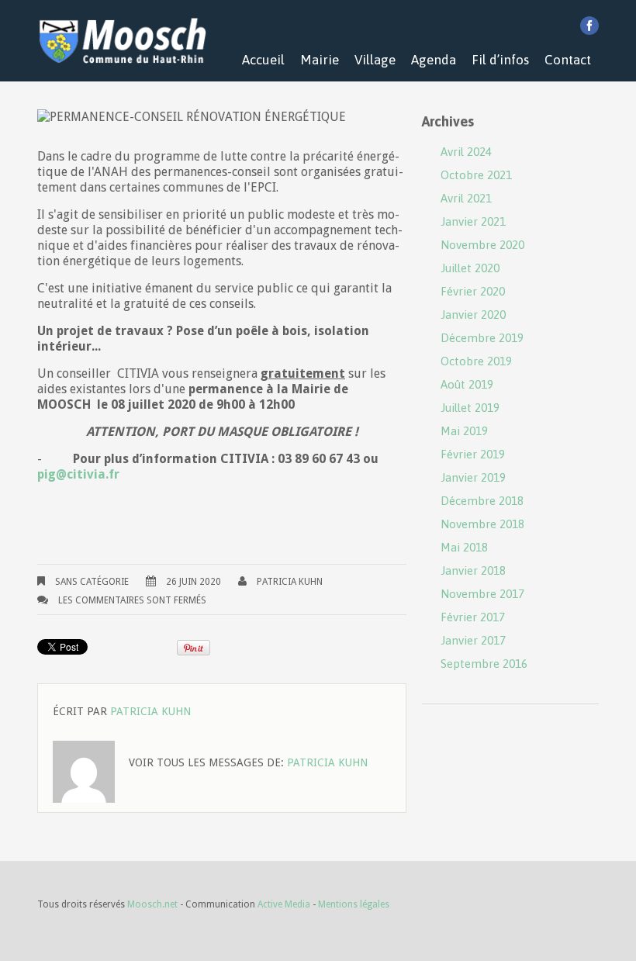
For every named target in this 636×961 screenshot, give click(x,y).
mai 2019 (464, 430)
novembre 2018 (482, 524)
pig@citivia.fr (78, 474)
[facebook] (589, 25)
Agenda (433, 59)
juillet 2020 (470, 268)
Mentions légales (353, 904)
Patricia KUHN (290, 581)
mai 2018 (464, 547)
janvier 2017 (473, 640)
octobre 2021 (476, 174)
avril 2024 (466, 151)
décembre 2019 (482, 337)
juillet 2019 (470, 407)
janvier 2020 (473, 314)
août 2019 (467, 384)
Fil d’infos (500, 59)
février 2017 (473, 617)
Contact (567, 59)
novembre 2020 (482, 244)
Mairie (319, 59)
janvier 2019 (473, 477)
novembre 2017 (482, 593)
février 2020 (473, 291)
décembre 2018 (482, 500)
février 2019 (473, 454)
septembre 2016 (484, 663)
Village (375, 59)
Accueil (263, 59)
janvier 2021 (473, 221)
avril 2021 (466, 198)
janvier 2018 (473, 570)
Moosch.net (152, 904)
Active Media (284, 904)
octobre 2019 (476, 361)
